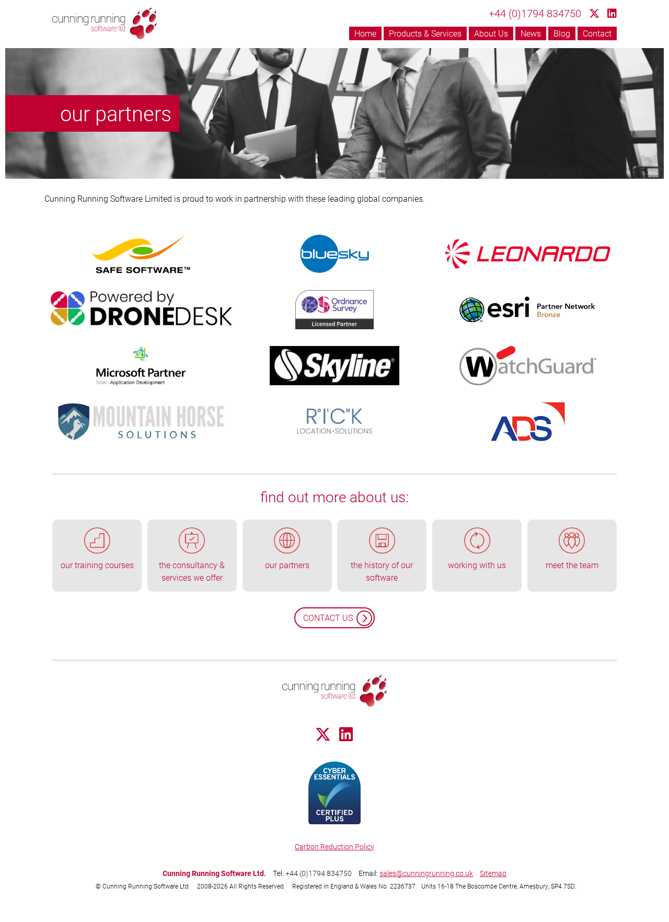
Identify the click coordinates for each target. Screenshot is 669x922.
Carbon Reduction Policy (334, 846)
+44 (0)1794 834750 (535, 13)
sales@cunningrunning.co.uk (426, 873)
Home (365, 33)
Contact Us (328, 617)
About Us (491, 33)
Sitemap (493, 873)
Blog (561, 33)
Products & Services (425, 33)
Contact (597, 33)
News (531, 33)
